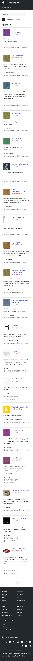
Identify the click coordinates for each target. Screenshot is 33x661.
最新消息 (4, 595)
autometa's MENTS (19, 518)
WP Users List (17, 139)
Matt (4, 624)
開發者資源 (5, 612)
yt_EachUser (16, 113)
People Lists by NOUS (20, 407)
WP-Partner (16, 83)
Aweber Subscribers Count (18, 190)
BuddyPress (6, 630)
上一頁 (5, 582)
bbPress (5, 627)
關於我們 (4, 592)
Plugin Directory (6, 7)
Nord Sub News (17, 458)
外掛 (18, 598)
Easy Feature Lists (18, 217)
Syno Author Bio (17, 379)
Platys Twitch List (18, 549)
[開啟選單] (30, 2)
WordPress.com (7, 621)
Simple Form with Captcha (16, 31)
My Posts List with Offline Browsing (18, 271)
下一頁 (28, 582)
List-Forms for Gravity (20, 164)
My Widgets (16, 243)
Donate (20, 612)
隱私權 (4, 601)
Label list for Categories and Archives (20, 301)
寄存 (3, 598)
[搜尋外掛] (24, 14)
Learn (3, 606)
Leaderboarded (17, 56)
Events (19, 609)
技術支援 (4, 609)
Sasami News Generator (20, 490)
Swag (20, 615)
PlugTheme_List (17, 430)
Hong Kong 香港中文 (12, 638)
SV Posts (15, 326)
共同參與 (20, 606)
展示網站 (20, 592)
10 (24, 582)
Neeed (14, 351)
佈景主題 (20, 595)
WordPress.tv (7, 615)
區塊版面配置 (21, 601)
